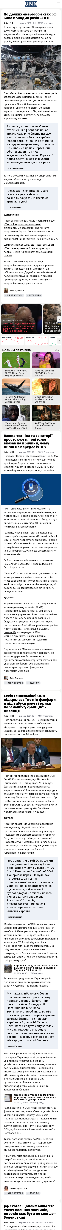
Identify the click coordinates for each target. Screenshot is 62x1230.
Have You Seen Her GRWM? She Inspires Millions (45, 373)
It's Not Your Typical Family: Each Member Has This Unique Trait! (16, 425)
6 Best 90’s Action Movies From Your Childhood (44, 399)
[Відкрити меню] (58, 3)
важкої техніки (13, 652)
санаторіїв (10, 632)
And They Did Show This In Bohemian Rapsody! (45, 425)
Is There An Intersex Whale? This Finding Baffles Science (15, 399)
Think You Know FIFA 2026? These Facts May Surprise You (16, 373)
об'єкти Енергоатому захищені (22, 224)
